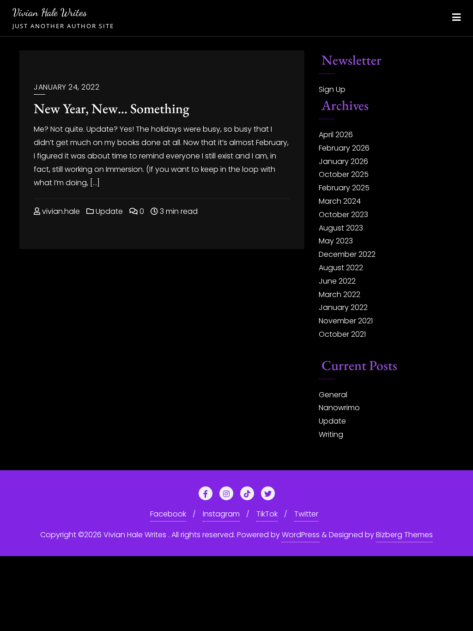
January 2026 (343, 161)
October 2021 (342, 334)
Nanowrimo (339, 407)
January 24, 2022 (66, 87)
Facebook (168, 514)
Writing (331, 434)
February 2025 (344, 187)
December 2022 (347, 254)
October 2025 (344, 174)
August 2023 (341, 228)
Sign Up (332, 89)
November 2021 (346, 321)
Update (108, 211)
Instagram (221, 514)
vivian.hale (60, 211)
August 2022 (341, 267)
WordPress (301, 534)
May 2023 (336, 241)
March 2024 (340, 201)
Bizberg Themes (404, 534)
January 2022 (343, 307)
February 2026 (344, 148)
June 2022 (337, 281)
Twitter (306, 514)
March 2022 (339, 294)
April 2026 (336, 134)
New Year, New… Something (111, 108)
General (333, 394)
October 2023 (343, 214)
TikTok (267, 514)
